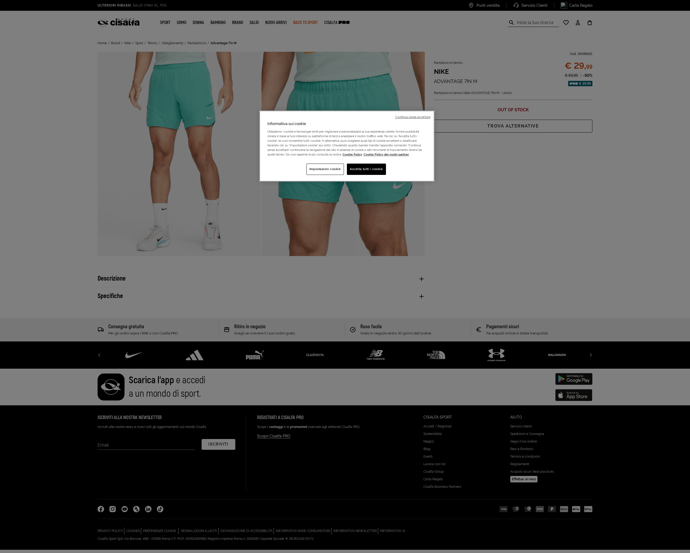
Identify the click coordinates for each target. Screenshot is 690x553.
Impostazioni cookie (325, 169)
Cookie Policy (352, 154)
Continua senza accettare (412, 117)
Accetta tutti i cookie (366, 169)
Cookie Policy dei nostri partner (386, 154)
